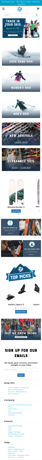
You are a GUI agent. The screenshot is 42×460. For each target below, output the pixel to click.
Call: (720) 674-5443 (15, 426)
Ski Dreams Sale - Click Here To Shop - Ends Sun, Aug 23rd (21, 3)
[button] (5, 25)
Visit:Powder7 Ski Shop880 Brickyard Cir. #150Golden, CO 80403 (16, 433)
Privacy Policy (12, 409)
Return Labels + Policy (15, 451)
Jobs (9, 411)
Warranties (11, 453)
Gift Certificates (13, 394)
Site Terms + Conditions (16, 457)
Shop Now (16, 211)
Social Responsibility (15, 413)
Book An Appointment (16, 390)
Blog (9, 407)
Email (10, 428)
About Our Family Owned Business (20, 405)
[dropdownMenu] (3, 9)
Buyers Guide (21, 312)
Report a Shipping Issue (16, 449)
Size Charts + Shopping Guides (18, 455)
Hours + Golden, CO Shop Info (18, 388)
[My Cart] (37, 10)
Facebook (11, 415)
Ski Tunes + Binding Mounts (17, 392)
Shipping (11, 447)
